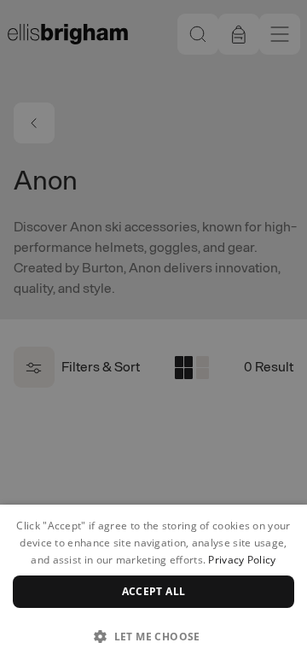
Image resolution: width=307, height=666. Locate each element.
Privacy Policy (241, 559)
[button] (153, 636)
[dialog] (153, 585)
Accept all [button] (154, 591)
